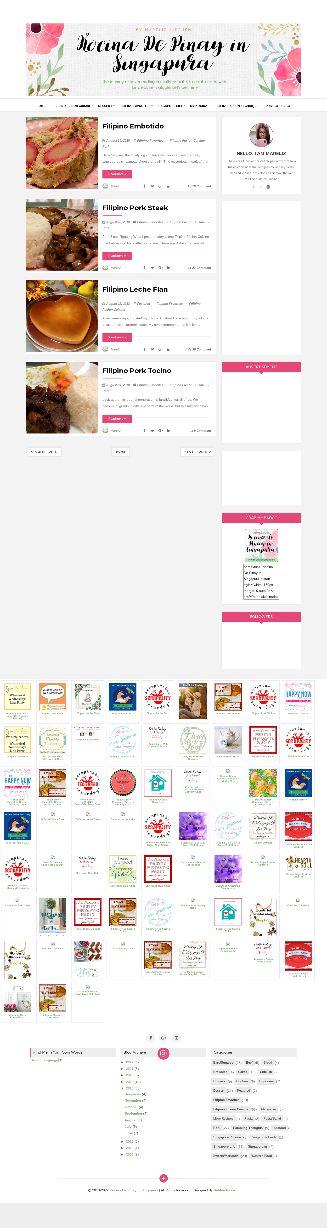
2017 (130, 1141)
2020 (130, 1075)
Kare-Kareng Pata (123, 948)
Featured (146, 304)
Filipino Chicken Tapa (122, 756)
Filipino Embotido (133, 126)
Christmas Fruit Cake (17, 905)
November (133, 1100)
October (132, 1107)
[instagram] (268, 187)
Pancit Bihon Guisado (87, 929)
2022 (130, 1062)
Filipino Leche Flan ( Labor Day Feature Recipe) (17, 716)
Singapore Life (170, 106)
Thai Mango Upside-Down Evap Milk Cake (193, 973)
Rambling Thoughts (248, 1128)
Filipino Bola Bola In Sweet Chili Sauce (193, 843)
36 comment (201, 349)
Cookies (242, 1081)
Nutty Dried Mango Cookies (193, 757)
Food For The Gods (298, 905)
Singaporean (257, 1146)
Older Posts (45, 451)
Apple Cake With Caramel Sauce (158, 745)
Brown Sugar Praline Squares (263, 863)
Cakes (242, 1072)
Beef (249, 1062)
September (134, 1113)
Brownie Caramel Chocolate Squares (17, 886)
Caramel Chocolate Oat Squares (298, 845)
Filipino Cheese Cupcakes (158, 800)
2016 (130, 1148)
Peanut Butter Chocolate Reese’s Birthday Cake (193, 789)
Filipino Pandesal (298, 713)
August (131, 1120)
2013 (130, 1154)
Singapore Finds (264, 1137)
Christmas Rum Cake (87, 873)
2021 (130, 1069)
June (129, 1133)
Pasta (248, 1118)
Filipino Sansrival (87, 739)
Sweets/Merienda (225, 1156)
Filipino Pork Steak (135, 208)
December (133, 1094)
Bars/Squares (223, 1062)
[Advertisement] (163, 11)
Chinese (219, 1081)
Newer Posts (196, 451)
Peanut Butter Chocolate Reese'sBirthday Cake (88, 802)
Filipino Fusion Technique (236, 106)
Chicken (266, 1072)
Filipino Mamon (298, 799)
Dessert (105, 106)
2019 (130, 1082)
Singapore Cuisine (227, 1137)
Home (120, 451)
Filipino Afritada (263, 842)
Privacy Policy (278, 106)
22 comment (201, 268)
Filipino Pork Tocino (136, 371)
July (129, 1126)
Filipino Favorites (134, 106)
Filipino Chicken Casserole (52, 1016)
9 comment (202, 431)
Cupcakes (266, 1081)
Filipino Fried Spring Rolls (123, 930)
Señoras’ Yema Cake (18, 842)
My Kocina (198, 106)
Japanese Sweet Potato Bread (228, 949)
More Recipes (223, 1118)
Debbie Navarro (226, 1190)
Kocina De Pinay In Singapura (134, 1190)
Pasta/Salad (272, 1118)
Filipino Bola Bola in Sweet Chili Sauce (158, 843)
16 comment (201, 186)
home (40, 106)
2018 (130, 1088)
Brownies (220, 1072)
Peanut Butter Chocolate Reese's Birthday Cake (17, 802)
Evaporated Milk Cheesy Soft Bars (52, 757)
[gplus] (261, 187)
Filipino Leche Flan (135, 289)
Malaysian (268, 1109)
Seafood (280, 1128)
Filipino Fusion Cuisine (72, 106)
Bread (268, 1062)
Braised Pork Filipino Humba (158, 973)
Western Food (261, 1156)
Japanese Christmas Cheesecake (193, 863)
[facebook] (254, 187)
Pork (105, 146)
